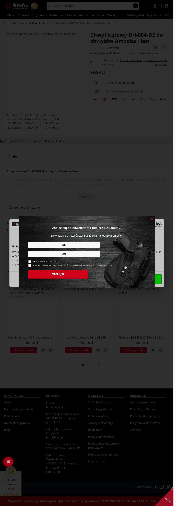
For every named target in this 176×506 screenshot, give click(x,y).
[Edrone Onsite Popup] (86, 253)
